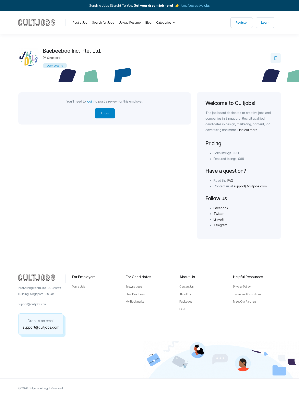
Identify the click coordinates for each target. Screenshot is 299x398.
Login (265, 22)
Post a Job (80, 22)
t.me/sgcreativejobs (195, 5)
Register (242, 22)
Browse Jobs (134, 286)
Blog (148, 22)
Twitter (219, 214)
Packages (185, 301)
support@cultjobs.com (250, 186)
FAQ (230, 180)
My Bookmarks (135, 301)
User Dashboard (136, 294)
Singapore (53, 57)
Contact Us (186, 286)
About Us (185, 294)
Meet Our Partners (244, 301)
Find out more (247, 130)
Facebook (221, 208)
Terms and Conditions (247, 294)
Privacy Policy (242, 286)
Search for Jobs (103, 22)
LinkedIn (219, 219)
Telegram (220, 225)
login (90, 101)
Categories (164, 22)
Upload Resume (130, 22)
